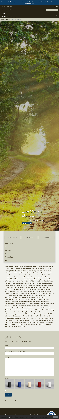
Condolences (29, 237)
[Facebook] (54, 7)
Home (2, 19)
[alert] (29, 2)
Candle (7, 378)
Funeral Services (20, 415)
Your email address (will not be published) (16, 351)
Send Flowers (12, 237)
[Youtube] (57, 7)
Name (6, 345)
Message (7, 357)
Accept (55, 417)
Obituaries (7, 19)
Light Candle (47, 237)
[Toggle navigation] (56, 15)
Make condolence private (12, 391)
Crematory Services (36, 415)
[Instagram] (52, 7)
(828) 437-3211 (52, 10)
